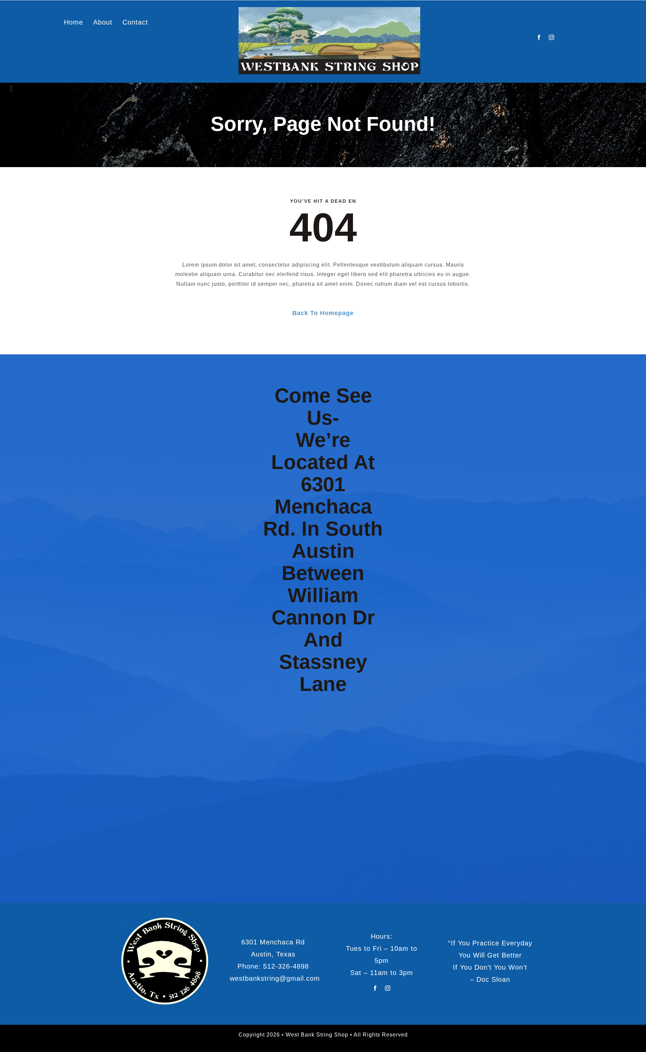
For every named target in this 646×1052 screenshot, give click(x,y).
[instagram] (551, 37)
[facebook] (539, 37)
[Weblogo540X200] (329, 9)
